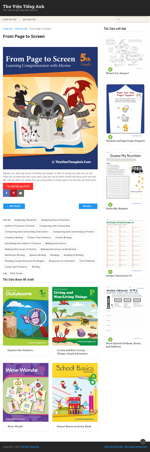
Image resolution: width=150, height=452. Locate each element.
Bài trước (15, 206)
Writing (36, 266)
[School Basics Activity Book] (75, 392)
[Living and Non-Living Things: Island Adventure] (75, 316)
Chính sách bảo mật (113, 447)
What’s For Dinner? (117, 73)
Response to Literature (62, 261)
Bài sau (87, 206)
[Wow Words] (25, 392)
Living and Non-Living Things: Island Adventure (72, 352)
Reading (54, 255)
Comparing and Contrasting (54, 225)
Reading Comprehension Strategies (25, 261)
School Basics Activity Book (74, 426)
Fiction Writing (63, 237)
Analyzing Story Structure (55, 220)
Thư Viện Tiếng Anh (23, 6)
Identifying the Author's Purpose (23, 243)
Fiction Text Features (39, 237)
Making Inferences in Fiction (20, 249)
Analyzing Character (25, 220)
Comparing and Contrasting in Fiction (73, 231)
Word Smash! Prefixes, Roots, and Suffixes (123, 345)
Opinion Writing (37, 255)
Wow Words (15, 426)
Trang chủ (8, 28)
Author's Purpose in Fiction (20, 225)
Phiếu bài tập (10, 19)
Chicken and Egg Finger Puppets (125, 140)
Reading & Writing (73, 255)
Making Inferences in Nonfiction (58, 249)
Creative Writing (14, 237)
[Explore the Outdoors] (25, 316)
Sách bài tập (29, 19)
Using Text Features (16, 266)
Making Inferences (55, 243)
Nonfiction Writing (15, 255)
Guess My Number (117, 208)
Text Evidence (87, 261)
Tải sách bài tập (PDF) (18, 186)
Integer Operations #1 (119, 275)
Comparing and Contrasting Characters (26, 231)
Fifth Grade (16, 273)
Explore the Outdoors (20, 350)
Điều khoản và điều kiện (136, 447)
